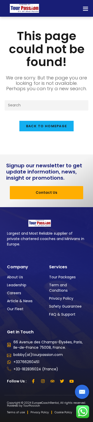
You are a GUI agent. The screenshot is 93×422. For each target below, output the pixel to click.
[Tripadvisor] (52, 381)
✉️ (82, 392)
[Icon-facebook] (33, 381)
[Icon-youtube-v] (71, 381)
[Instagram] (43, 381)
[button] (85, 8)
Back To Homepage (46, 126)
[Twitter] (62, 381)
